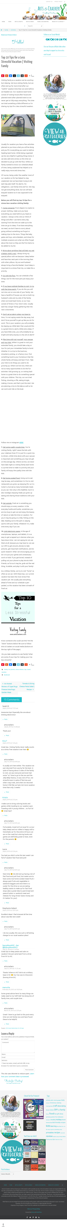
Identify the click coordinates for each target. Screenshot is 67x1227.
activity (48, 1099)
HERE (21, 443)
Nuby (49, 1128)
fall (59, 1108)
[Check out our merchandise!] (33, 1153)
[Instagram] (60, 41)
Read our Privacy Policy (9, 35)
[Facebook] (48, 41)
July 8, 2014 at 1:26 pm (9, 742)
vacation (4, 671)
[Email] (18, 76)
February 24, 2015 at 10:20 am (12, 988)
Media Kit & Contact (53, 1183)
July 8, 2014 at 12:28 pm (12, 725)
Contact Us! (49, 1)
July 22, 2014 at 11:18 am (10, 948)
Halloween (60, 1115)
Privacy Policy (58, 1)
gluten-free (54, 1115)
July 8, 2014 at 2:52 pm (9, 798)
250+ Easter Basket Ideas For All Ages (15, 1027)
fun (55, 1112)
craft (55, 1104)
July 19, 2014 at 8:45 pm (12, 822)
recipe (57, 1131)
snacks (54, 1135)
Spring (57, 1135)
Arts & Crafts (18, 1183)
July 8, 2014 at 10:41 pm (10, 909)
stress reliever (20, 669)
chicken (47, 1101)
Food (10, 1183)
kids (48, 1124)
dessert (48, 1108)
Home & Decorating (40, 1183)
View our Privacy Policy (33, 1207)
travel (28, 669)
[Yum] (6, 76)
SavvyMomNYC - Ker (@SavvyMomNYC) (10, 945)
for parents (11, 669)
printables (50, 1131)
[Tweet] (14, 76)
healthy (53, 1118)
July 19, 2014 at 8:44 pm (12, 760)
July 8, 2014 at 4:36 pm (9, 850)
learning (54, 1125)
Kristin (5, 796)
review (49, 1135)
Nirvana (33, 1210)
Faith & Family (28, 1183)
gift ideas (60, 1112)
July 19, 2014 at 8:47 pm (12, 869)
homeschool (49, 1121)
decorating (62, 1105)
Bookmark (7, 674)
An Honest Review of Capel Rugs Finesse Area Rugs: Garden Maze (10, 686)
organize (52, 1128)
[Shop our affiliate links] (30, 1129)
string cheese (62, 1135)
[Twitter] (52, 41)
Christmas (53, 1101)
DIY (56, 1108)
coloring (59, 1101)
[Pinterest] (56, 41)
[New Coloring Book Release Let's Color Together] (33, 1117)
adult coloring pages (55, 1099)
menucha (6, 986)
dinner (52, 1108)
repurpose (62, 1131)
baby (63, 1099)
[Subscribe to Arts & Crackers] (55, 111)
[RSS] (39, 1216)
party (60, 1128)
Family (6, 30)
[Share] (10, 76)
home (64, 1118)
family (6, 669)
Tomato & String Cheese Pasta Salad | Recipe (26, 685)
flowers (47, 1112)
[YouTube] (65, 41)
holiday (59, 1118)
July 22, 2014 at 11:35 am (12, 967)
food (51, 1112)
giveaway (48, 1115)
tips (25, 669)
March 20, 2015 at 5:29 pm (12, 1009)
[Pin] (2, 76)
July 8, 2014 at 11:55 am (10, 707)
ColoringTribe (49, 1104)
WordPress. (39, 1210)
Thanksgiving (49, 1138)
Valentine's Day (58, 1138)
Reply (5, 718)
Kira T (4, 740)
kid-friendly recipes (59, 1121)
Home (5, 1183)
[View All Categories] (55, 134)
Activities (13, 30)
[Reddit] (26, 76)
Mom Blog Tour (60, 1125)
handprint (48, 1118)
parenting (56, 1128)
